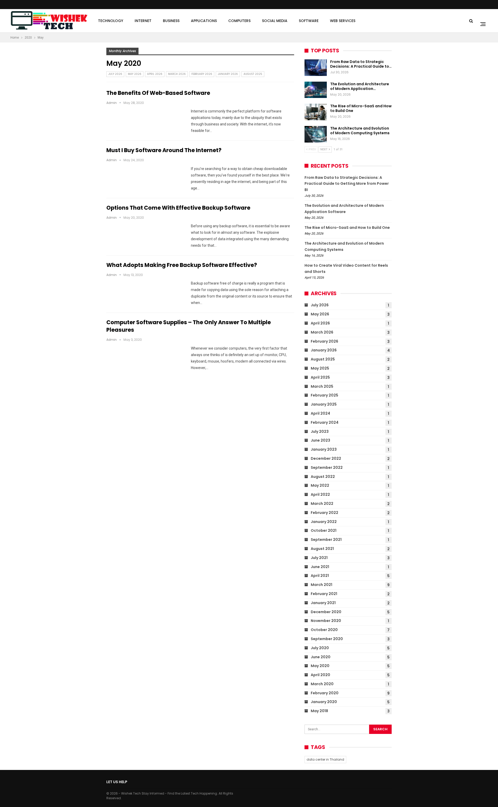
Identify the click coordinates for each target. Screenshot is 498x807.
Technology (110, 20)
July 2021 (319, 557)
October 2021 (323, 530)
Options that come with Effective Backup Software (178, 207)
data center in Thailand (325, 759)
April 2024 (320, 413)
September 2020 (327, 638)
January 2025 (324, 404)
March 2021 (321, 584)
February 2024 (324, 422)
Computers (239, 20)
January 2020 (324, 701)
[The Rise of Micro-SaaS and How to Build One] (316, 112)
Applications (204, 20)
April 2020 (320, 674)
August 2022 (323, 476)
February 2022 (324, 512)
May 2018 (319, 710)
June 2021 (320, 566)
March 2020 (322, 683)
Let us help (116, 781)
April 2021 (320, 575)
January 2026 (228, 74)
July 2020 (320, 647)
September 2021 (326, 539)
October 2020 (324, 629)
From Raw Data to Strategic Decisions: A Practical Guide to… (361, 64)
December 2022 (326, 458)
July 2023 (320, 431)
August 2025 (253, 74)
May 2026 (134, 74)
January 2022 (324, 521)
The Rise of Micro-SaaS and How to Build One (361, 108)
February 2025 (324, 395)
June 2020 (320, 657)
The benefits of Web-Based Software (158, 93)
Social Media (274, 20)
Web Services (342, 20)
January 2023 (324, 449)
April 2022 (320, 494)
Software (309, 20)
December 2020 (326, 611)
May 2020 (320, 665)
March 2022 (322, 503)
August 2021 (322, 548)
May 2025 (320, 368)
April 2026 (154, 74)
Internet (143, 20)
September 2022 (327, 467)
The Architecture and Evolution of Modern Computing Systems (360, 131)
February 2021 (324, 593)
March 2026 (177, 74)
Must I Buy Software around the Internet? (164, 150)
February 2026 (201, 74)
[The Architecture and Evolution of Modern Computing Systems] (316, 134)
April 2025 (320, 377)
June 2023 (320, 440)
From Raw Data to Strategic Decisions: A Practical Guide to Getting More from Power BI (347, 184)
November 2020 (326, 620)
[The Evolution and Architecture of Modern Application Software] (316, 90)
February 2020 (324, 693)
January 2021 (323, 602)
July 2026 (115, 74)
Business (171, 20)
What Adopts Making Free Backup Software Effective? (181, 265)
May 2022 (320, 485)
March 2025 (322, 386)
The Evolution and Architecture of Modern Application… (359, 86)
